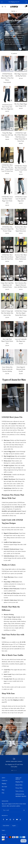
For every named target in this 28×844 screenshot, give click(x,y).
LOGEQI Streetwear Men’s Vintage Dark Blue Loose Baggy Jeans (7, 107)
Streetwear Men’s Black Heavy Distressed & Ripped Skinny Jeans (21, 229)
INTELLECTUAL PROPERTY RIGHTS (21, 795)
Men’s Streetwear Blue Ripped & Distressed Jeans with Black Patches (21, 285)
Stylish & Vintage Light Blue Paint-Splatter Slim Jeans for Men (7, 313)
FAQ (3, 793)
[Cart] (25, 6)
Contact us (4, 781)
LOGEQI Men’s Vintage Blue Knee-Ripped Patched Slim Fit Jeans (21, 313)
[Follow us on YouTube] (17, 819)
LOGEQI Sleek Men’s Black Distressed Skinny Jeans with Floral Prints (7, 257)
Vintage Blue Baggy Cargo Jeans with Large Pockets (7, 135)
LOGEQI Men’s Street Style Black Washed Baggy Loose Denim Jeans (7, 200)
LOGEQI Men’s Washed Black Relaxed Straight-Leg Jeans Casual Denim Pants (21, 169)
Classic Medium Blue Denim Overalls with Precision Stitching (7, 369)
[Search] (5, 6)
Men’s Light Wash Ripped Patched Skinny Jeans (7, 341)
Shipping (4, 784)
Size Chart (4, 787)
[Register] (24, 810)
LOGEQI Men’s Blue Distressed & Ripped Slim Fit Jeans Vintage (7, 229)
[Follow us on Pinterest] (13, 819)
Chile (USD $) (6, 826)
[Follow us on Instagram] (10, 819)
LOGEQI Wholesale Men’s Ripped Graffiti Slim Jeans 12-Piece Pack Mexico (7, 77)
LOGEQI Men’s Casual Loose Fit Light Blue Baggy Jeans (21, 199)
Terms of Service (20, 791)
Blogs (3, 790)
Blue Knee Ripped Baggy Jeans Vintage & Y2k (21, 105)
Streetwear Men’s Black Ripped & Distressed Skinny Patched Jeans (21, 257)
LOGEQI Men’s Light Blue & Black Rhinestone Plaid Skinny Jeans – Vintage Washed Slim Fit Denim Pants (21, 137)
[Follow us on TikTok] (20, 819)
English (14, 826)
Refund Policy (19, 785)
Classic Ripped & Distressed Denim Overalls (20, 369)
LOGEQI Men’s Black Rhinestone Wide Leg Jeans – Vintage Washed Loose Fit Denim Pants (7, 168)
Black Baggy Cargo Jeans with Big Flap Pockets (21, 75)
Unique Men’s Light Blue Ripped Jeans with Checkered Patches (7, 285)
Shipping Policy (19, 782)
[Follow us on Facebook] (3, 819)
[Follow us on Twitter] (7, 819)
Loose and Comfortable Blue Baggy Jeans (21, 340)
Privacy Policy (19, 788)
